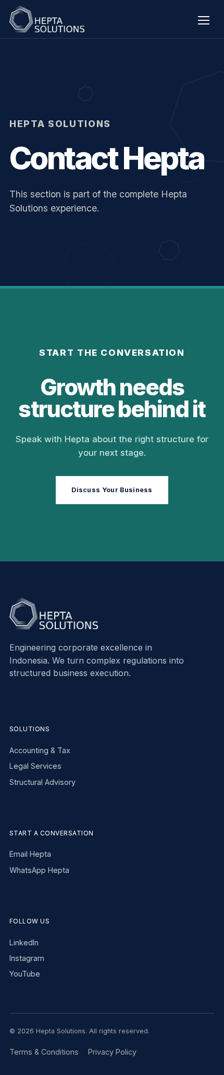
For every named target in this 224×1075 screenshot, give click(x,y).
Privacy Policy (112, 1051)
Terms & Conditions (44, 1051)
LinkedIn (24, 942)
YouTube (24, 973)
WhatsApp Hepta (39, 870)
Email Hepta (30, 853)
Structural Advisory (42, 782)
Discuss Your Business (112, 490)
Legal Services (35, 765)
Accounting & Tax (39, 750)
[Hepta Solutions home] (52, 19)
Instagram (26, 958)
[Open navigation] (204, 19)
